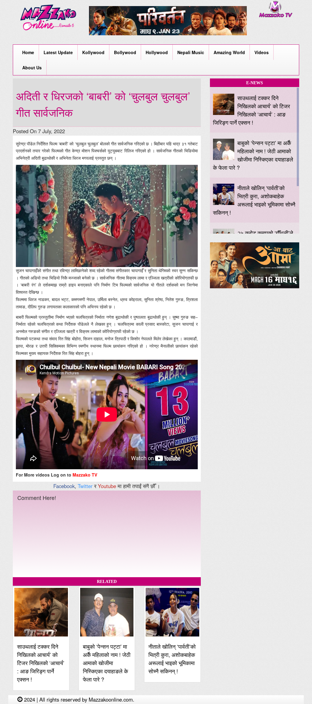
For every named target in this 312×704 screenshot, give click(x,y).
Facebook (64, 486)
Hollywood (157, 52)
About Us (32, 67)
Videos (261, 52)
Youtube (107, 486)
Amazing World (229, 52)
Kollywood (93, 52)
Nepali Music (190, 52)
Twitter (85, 486)
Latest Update (58, 52)
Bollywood (125, 52)
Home (28, 52)
